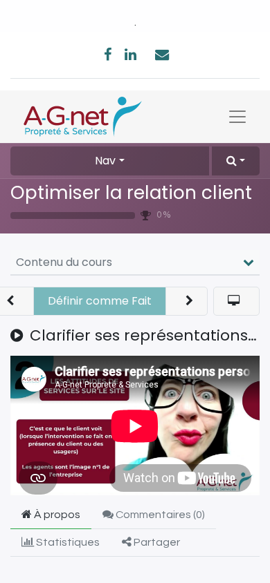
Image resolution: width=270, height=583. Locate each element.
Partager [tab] (156, 542)
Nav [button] (105, 161)
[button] (236, 160)
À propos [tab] (56, 514)
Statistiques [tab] (67, 542)
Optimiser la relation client (131, 192)
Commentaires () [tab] (159, 514)
